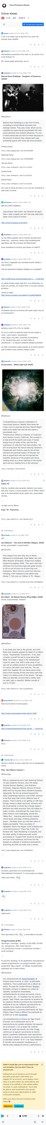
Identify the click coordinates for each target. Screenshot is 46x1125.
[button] (3, 1122)
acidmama (7, 234)
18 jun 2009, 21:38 (24, 307)
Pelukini (6, 51)
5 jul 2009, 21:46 (26, 700)
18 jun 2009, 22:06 (25, 361)
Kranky (36, 986)
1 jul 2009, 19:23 (24, 594)
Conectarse (19, 1106)
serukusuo (7, 202)
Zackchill (7, 361)
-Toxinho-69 (8, 760)
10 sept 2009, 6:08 (24, 929)
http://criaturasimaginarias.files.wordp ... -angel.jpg (22, 728)
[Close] (42, 1065)
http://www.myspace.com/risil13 (14, 223)
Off (3, 18)
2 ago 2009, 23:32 (25, 891)
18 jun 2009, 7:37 (25, 202)
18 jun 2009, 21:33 (25, 259)
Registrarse (8, 1106)
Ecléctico (7, 725)
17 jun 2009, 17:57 (23, 51)
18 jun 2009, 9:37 (25, 234)
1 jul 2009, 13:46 (23, 535)
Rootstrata (23, 1015)
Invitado (7, 535)
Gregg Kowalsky (28, 979)
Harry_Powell (8, 700)
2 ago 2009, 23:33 (25, 910)
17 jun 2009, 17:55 (22, 33)
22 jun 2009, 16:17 (24, 480)
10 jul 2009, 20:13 (24, 725)
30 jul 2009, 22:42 (25, 867)
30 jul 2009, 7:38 (26, 760)
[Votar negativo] (39, 44)
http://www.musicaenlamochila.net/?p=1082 (19, 713)
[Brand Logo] (5, 5)
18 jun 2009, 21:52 (25, 325)
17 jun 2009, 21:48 (25, 73)
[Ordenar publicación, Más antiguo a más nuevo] (4, 24)
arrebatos (7, 259)
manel (6, 33)
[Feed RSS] (28, 18)
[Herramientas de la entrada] (43, 44)
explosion (7, 73)
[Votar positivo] (31, 44)
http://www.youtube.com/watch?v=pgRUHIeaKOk (21, 295)
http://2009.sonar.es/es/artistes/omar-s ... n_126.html (22, 279)
